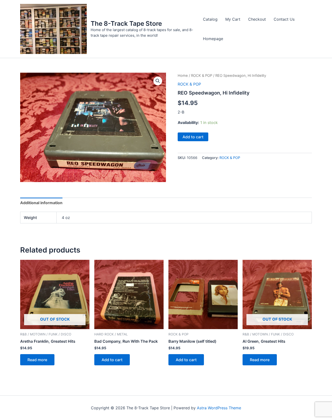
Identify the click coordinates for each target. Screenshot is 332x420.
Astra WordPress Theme (219, 407)
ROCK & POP (201, 75)
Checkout (257, 19)
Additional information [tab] (41, 202)
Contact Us (284, 19)
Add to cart (193, 136)
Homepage (213, 38)
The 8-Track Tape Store (126, 23)
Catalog (210, 19)
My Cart (232, 19)
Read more (37, 359)
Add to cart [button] (112, 359)
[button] (157, 81)
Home (183, 75)
